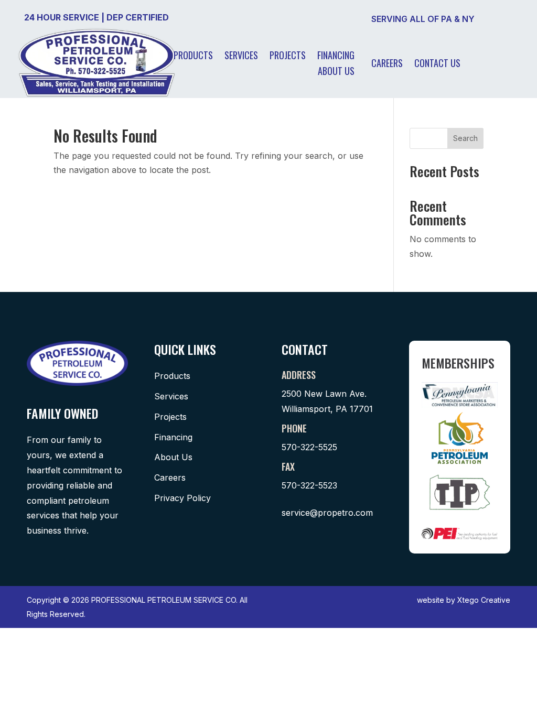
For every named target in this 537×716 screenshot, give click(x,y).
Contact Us (437, 64)
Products (193, 56)
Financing (336, 56)
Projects (288, 56)
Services (241, 56)
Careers (387, 64)
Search (465, 138)
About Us (336, 72)
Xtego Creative (483, 599)
